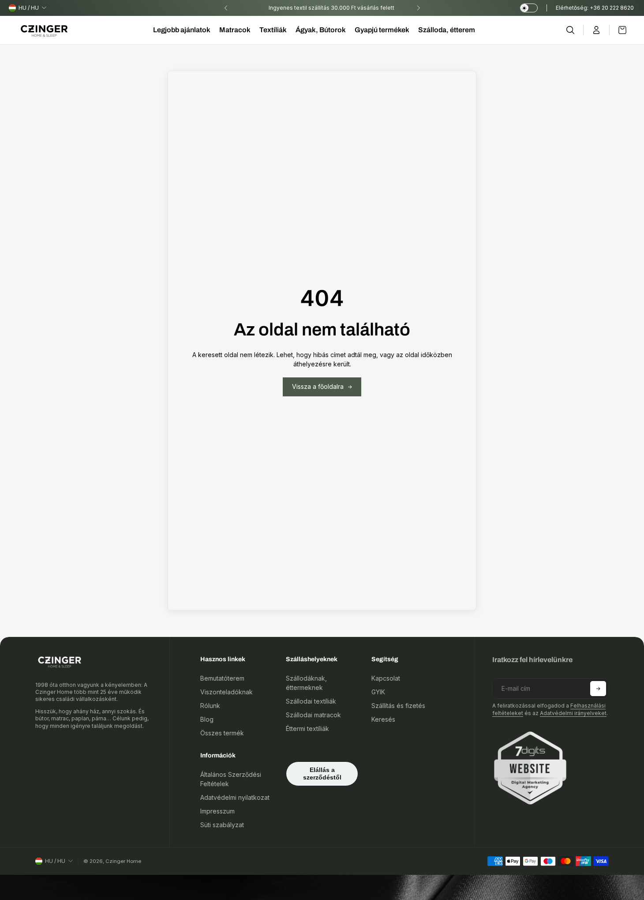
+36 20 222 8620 (612, 7)
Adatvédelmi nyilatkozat (235, 797)
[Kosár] (618, 30)
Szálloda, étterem (446, 30)
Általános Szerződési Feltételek (230, 779)
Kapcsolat (385, 678)
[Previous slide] (226, 8)
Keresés (383, 719)
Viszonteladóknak (226, 692)
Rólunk (210, 705)
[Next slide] (418, 8)
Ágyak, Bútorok (321, 30)
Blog (206, 719)
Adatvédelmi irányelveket (573, 713)
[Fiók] (597, 30)
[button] (598, 688)
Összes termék (222, 733)
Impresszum (217, 811)
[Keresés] (571, 30)
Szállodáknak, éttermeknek (306, 682)
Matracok (235, 30)
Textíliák (273, 30)
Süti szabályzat (222, 824)
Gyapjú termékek (382, 30)
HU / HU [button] (29, 7)
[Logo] (44, 30)
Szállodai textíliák (311, 701)
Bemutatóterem (222, 678)
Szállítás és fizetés (398, 705)
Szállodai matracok (313, 715)
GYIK (378, 692)
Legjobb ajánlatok (181, 30)
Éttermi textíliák (307, 728)
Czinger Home (123, 861)
